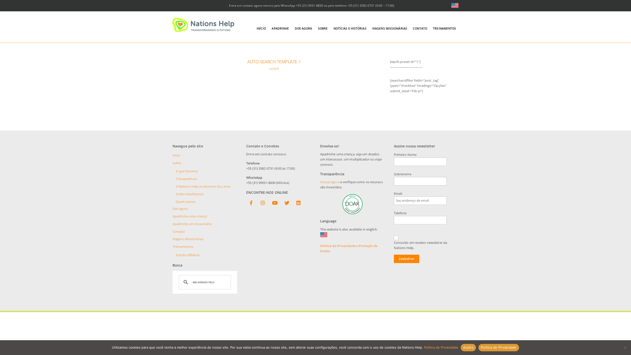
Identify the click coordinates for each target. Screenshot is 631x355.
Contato (420, 28)
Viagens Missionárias (389, 28)
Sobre (323, 28)
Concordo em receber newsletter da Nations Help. (420, 245)
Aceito (468, 347)
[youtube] (275, 203)
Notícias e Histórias (350, 28)
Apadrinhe (280, 28)
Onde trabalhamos (190, 194)
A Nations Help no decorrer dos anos (203, 186)
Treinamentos (444, 28)
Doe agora (303, 28)
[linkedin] (299, 203)
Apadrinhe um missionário (192, 224)
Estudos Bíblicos (188, 255)
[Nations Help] (203, 29)
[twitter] (287, 203)
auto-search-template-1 (274, 62)
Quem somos (186, 202)
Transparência (186, 179)
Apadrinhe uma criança (190, 216)
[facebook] (251, 203)
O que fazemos (187, 171)
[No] (624, 347)
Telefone (400, 213)
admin (274, 69)
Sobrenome (402, 174)
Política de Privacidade (441, 347)
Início (261, 28)
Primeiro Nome (405, 155)
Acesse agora (329, 182)
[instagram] (263, 203)
